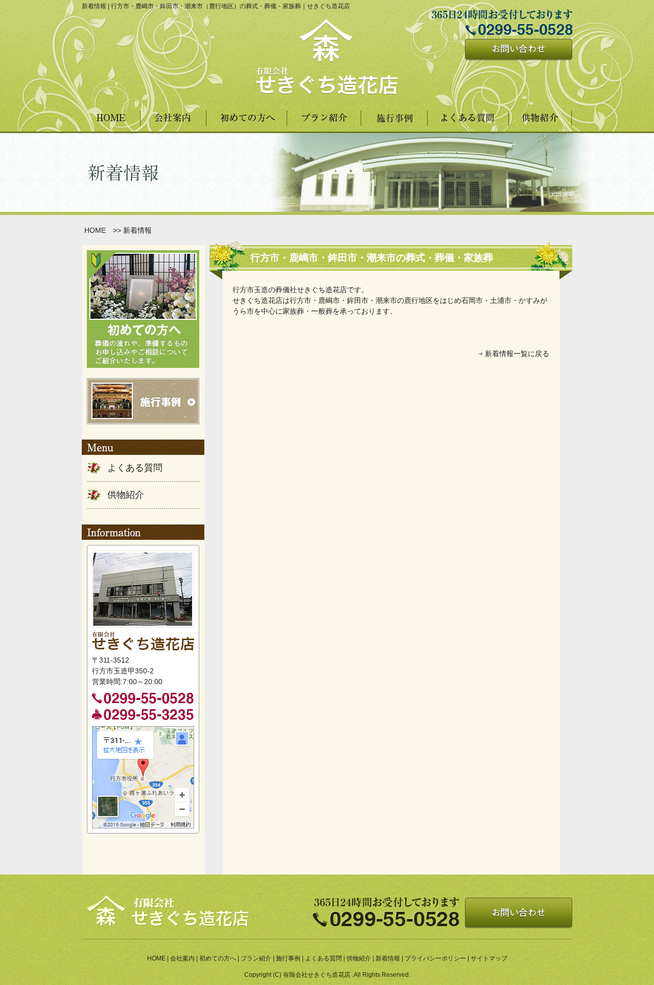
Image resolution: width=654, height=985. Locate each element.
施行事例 (288, 958)
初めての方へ (217, 958)
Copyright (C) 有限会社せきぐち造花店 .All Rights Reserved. (327, 974)
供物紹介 (125, 495)
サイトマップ (489, 958)
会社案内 (182, 958)
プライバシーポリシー (435, 958)
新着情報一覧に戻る (517, 353)
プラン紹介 (256, 958)
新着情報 (388, 958)
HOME (95, 230)
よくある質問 (134, 468)
